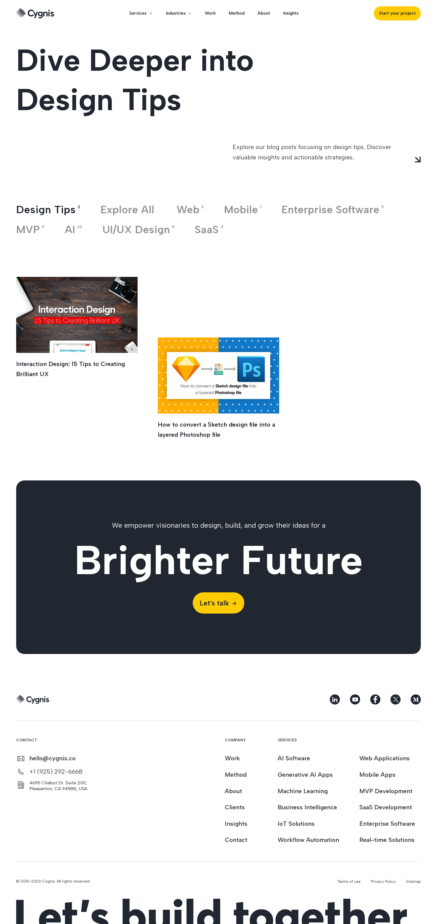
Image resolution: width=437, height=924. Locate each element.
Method (237, 13)
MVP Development (385, 791)
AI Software (294, 758)
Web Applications (384, 758)
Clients (235, 807)
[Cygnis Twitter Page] (395, 699)
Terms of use (349, 881)
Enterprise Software (387, 823)
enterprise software (332, 209)
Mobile (242, 209)
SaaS (209, 229)
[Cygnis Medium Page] (416, 699)
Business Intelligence (307, 807)
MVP (30, 229)
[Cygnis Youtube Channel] (355, 699)
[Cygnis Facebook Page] (375, 699)
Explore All (127, 209)
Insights (291, 13)
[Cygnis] (35, 13)
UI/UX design (138, 229)
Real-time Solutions (386, 839)
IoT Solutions (296, 823)
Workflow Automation (308, 839)
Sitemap (413, 881)
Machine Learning (303, 791)
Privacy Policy (383, 881)
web (190, 209)
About (264, 13)
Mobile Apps (377, 774)
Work (210, 13)
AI (73, 229)
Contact (236, 839)
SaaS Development (385, 807)
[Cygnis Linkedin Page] (335, 699)
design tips (48, 209)
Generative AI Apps (305, 774)
